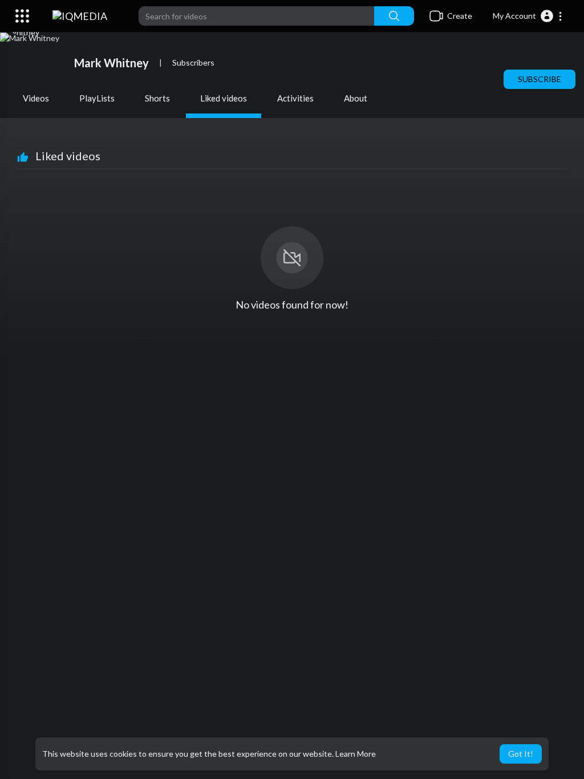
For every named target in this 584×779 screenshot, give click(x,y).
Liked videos (223, 98)
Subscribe (539, 79)
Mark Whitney (111, 63)
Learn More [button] (355, 753)
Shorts (157, 98)
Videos (36, 98)
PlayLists (97, 98)
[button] (528, 16)
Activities (295, 98)
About (355, 98)
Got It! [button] (520, 753)
